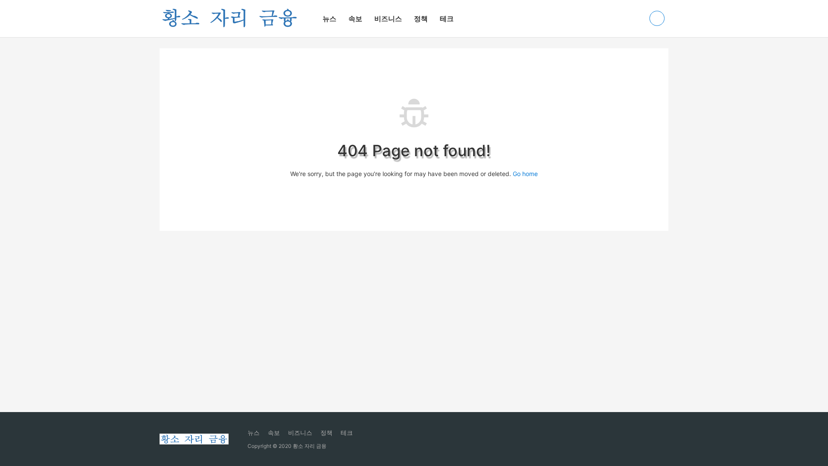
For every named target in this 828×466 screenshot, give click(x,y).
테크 (447, 18)
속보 (355, 18)
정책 (421, 18)
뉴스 (329, 18)
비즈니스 (388, 18)
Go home (525, 173)
